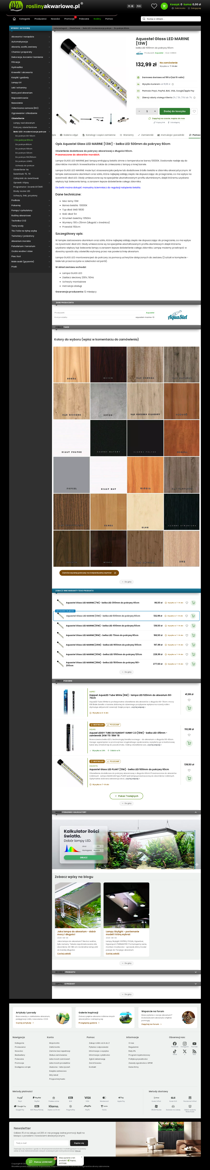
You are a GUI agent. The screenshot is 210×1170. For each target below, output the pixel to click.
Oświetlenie (74, 28)
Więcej (78, 1151)
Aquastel (150, 312)
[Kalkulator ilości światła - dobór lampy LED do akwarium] (126, 868)
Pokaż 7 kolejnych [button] (128, 796)
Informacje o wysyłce (99, 1051)
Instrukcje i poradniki (172, 134)
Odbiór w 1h (115, 751)
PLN (139, 6)
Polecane (84, 18)
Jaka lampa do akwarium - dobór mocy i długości (76, 933)
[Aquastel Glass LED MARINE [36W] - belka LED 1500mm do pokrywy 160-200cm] (60, 664)
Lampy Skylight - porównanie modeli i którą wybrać (122, 933)
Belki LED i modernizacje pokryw (97, 28)
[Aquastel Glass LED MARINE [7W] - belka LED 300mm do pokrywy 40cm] (60, 602)
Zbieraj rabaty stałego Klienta (157, 97)
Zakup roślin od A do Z (99, 1043)
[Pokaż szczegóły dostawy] (173, 84)
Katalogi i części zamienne (100, 134)
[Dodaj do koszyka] (189, 708)
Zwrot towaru (95, 1063)
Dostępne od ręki (23, 1067)
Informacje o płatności (99, 1055)
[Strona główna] (14, 19)
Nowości (55, 18)
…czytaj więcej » (138, 707)
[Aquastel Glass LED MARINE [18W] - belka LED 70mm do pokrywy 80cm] (60, 635)
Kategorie (24, 18)
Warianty (128, 134)
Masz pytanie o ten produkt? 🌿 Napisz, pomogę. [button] (67, 1160)
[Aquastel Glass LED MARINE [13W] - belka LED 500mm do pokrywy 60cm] (92, 73)
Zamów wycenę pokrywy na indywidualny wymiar (87, 572)
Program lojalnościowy (139, 1055)
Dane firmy (134, 1067)
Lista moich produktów (59, 1063)
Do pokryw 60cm (121, 28)
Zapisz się (79, 1143)
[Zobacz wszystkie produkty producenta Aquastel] (140, 53)
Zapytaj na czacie (161, 118)
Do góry (128, 582)
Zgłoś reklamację (97, 1059)
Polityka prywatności (138, 1059)
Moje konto (54, 1043)
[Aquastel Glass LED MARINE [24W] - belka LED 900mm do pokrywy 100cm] (60, 645)
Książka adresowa (57, 1071)
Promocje (70, 18)
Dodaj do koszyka (175, 111)
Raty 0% (132, 1051)
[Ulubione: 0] (154, 6)
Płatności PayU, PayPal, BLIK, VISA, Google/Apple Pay (168, 91)
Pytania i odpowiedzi (98, 1047)
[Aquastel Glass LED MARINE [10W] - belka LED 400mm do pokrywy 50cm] (60, 625)
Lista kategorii (60, 28)
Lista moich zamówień (59, 1059)
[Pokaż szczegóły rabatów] (194, 98)
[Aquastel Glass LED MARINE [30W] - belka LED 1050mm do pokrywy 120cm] (60, 654)
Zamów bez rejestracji (59, 1051)
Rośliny (97, 18)
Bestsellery (20, 1055)
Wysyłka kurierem (151, 84)
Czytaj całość (64, 953)
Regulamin (134, 1047)
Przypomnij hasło (57, 1079)
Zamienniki (147, 134)
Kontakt (92, 1067)
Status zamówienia (58, 1055)
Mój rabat (53, 1075)
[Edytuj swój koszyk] (164, 6)
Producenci (40, 18)
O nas (131, 1043)
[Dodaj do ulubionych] (194, 111)
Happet (92, 692)
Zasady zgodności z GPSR (141, 1063)
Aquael (92, 729)
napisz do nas (178, 118)
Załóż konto (54, 1047)
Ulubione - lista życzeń (59, 1067)
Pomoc (109, 18)
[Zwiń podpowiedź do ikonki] (81, 1157)
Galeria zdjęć (70, 134)
